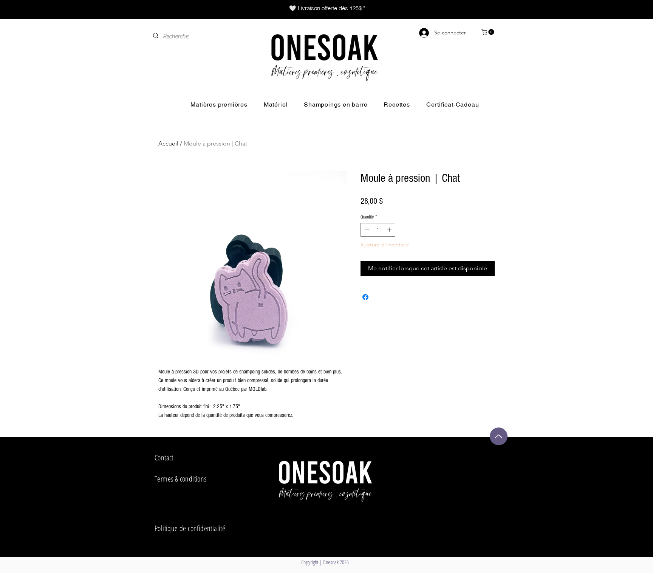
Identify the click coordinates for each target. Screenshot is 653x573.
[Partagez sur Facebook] (365, 297)
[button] (488, 32)
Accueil (168, 143)
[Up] (499, 436)
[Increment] (390, 229)
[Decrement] (366, 229)
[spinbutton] (378, 229)
